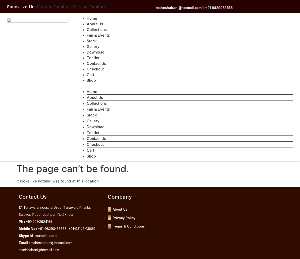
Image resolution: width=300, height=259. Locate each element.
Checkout (95, 69)
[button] (185, 86)
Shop (91, 80)
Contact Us (96, 63)
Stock (92, 41)
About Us (95, 24)
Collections (97, 29)
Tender (93, 57)
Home (92, 18)
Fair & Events (98, 35)
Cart (90, 74)
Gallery (93, 46)
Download (96, 52)
